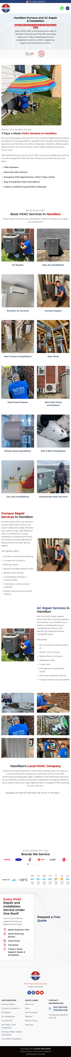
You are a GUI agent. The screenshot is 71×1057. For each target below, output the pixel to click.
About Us (29, 1004)
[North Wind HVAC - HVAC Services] (7, 8)
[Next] (66, 862)
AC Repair (5, 1012)
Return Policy (31, 1020)
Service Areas (31, 1012)
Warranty (29, 1025)
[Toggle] (68, 792)
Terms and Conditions (42, 1051)
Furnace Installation (10, 1008)
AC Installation (8, 1016)
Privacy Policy (25, 1051)
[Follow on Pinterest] (37, 993)
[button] (67, 8)
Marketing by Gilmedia (35, 1054)
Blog (27, 1008)
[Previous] (5, 862)
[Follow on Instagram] (33, 993)
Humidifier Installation (11, 1039)
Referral (28, 1016)
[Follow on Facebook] (29, 993)
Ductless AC (6, 1020)
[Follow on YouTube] (42, 993)
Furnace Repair (8, 1004)
